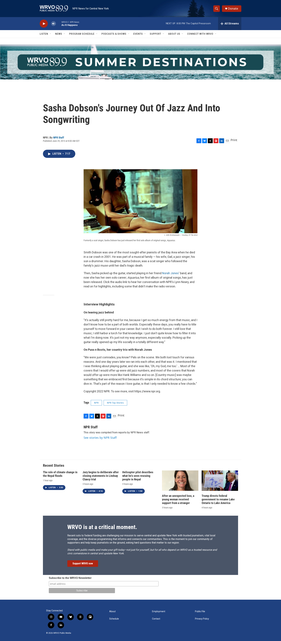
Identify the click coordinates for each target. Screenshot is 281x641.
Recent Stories (53, 465)
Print (234, 140)
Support (155, 34)
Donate (233, 8)
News (58, 34)
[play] (43, 24)
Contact (156, 619)
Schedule (114, 619)
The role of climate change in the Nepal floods (60, 473)
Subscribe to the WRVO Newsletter (70, 578)
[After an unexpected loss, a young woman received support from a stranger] (180, 480)
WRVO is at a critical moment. (102, 527)
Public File (200, 611)
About (112, 611)
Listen (44, 34)
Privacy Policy (202, 619)
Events (138, 34)
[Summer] (140, 62)
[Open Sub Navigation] (50, 34)
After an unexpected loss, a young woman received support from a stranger (178, 499)
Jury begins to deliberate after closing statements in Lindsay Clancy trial (101, 475)
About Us (174, 34)
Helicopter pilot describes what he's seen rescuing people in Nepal (137, 475)
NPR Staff (58, 137)
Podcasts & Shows (113, 34)
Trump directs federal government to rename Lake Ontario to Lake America (218, 499)
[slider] (58, 23)
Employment (158, 611)
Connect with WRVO (200, 34)
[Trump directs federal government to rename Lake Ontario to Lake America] (220, 480)
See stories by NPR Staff (100, 438)
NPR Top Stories (115, 402)
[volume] (53, 23)
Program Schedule (81, 34)
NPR (96, 402)
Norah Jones (170, 273)
